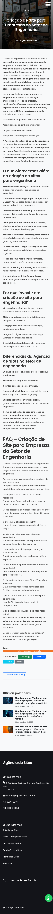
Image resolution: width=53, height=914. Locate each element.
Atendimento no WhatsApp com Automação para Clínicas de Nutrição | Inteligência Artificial (31, 729)
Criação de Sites (10, 830)
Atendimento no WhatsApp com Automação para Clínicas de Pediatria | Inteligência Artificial (31, 701)
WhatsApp (26, 656)
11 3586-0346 (11, 801)
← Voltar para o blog (15, 674)
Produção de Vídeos (12, 850)
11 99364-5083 (12, 808)
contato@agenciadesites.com (20, 795)
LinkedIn (19, 661)
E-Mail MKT (8, 863)
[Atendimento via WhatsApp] (48, 898)
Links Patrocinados (12, 843)
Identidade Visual (11, 856)
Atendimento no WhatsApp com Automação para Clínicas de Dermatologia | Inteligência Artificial (31, 715)
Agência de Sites (17, 763)
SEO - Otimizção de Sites (15, 836)
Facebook (40, 656)
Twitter (9, 661)
